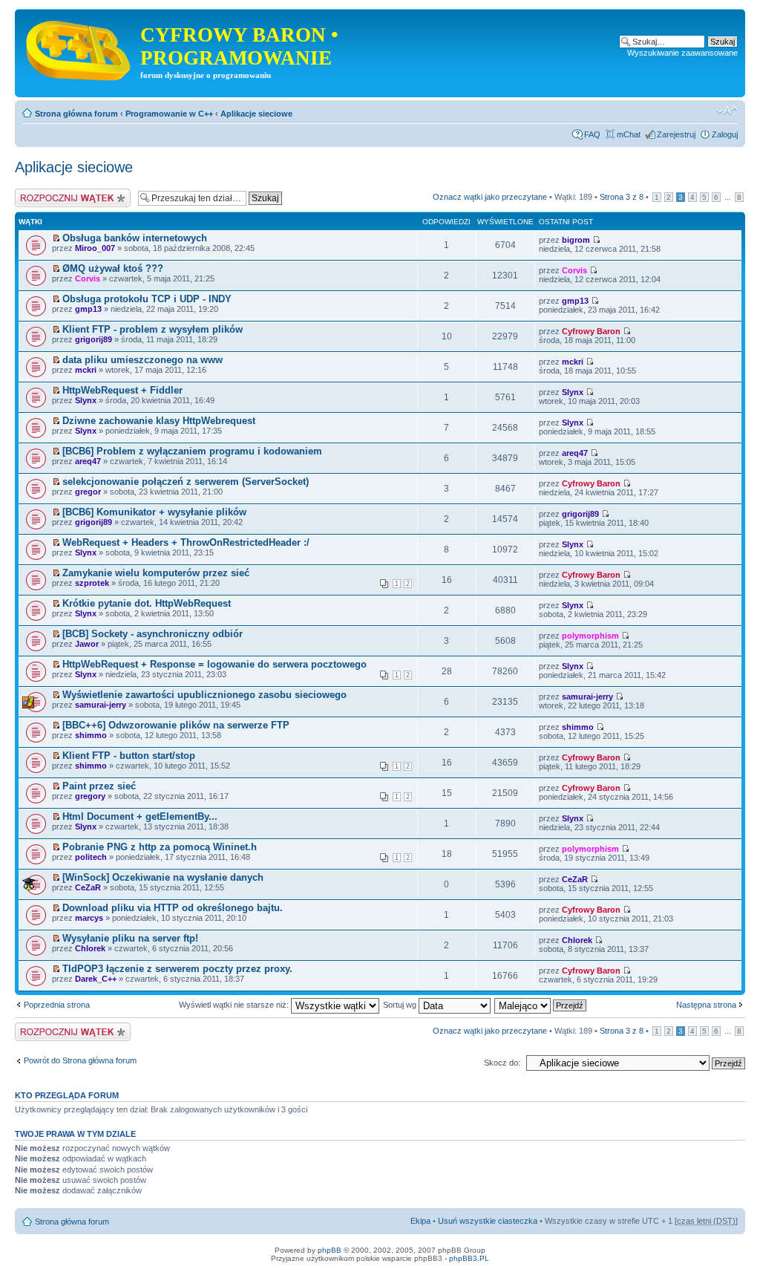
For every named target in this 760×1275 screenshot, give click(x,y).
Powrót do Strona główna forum (80, 1060)
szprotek (92, 582)
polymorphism (590, 635)
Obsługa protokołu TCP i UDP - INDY (147, 298)
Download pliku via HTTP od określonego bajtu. (172, 907)
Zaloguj (725, 134)
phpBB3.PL (469, 1258)
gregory (90, 796)
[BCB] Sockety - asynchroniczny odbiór (152, 633)
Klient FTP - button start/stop (128, 755)
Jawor (87, 643)
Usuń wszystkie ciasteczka (487, 1220)
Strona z (621, 196)
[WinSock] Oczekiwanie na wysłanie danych (162, 877)
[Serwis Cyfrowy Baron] (79, 47)
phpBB (329, 1250)
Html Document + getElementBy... (139, 816)
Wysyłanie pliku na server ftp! (130, 938)
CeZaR (88, 887)
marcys (89, 917)
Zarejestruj (676, 134)
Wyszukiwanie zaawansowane (682, 52)
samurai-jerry (100, 704)
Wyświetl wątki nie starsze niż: (235, 1004)
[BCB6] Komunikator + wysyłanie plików (154, 512)
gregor (88, 491)
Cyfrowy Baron (591, 331)
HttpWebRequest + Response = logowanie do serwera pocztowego (214, 664)
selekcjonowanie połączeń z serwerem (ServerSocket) (185, 481)
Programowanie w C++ (169, 113)
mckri (85, 369)
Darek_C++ (96, 978)
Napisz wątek (39, 193)
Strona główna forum (76, 113)
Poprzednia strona (57, 1004)
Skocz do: (502, 1062)
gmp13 (88, 308)
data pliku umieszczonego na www (142, 359)
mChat (629, 134)
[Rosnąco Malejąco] (541, 1004)
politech (91, 856)
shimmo (91, 735)
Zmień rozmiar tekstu (727, 110)
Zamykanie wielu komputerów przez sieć (155, 572)
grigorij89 (93, 339)
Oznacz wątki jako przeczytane (490, 196)
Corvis (87, 278)
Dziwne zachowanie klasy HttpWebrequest (158, 420)
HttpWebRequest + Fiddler (122, 390)
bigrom (576, 239)
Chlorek (90, 948)
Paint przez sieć (99, 786)
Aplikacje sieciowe (256, 113)
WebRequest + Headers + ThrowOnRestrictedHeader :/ (185, 542)
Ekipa (420, 1220)
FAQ (592, 134)
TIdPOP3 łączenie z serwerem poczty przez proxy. (177, 968)
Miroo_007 (95, 248)
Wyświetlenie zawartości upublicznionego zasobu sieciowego (204, 694)
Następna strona (706, 1004)
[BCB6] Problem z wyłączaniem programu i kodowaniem (192, 451)
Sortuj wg (401, 1004)
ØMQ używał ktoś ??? (112, 268)
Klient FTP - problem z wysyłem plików (152, 329)
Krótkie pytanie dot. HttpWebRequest (146, 603)
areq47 (88, 461)
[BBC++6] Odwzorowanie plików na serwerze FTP (175, 725)
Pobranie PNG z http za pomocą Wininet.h (159, 846)
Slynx (85, 400)
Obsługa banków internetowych (134, 238)
